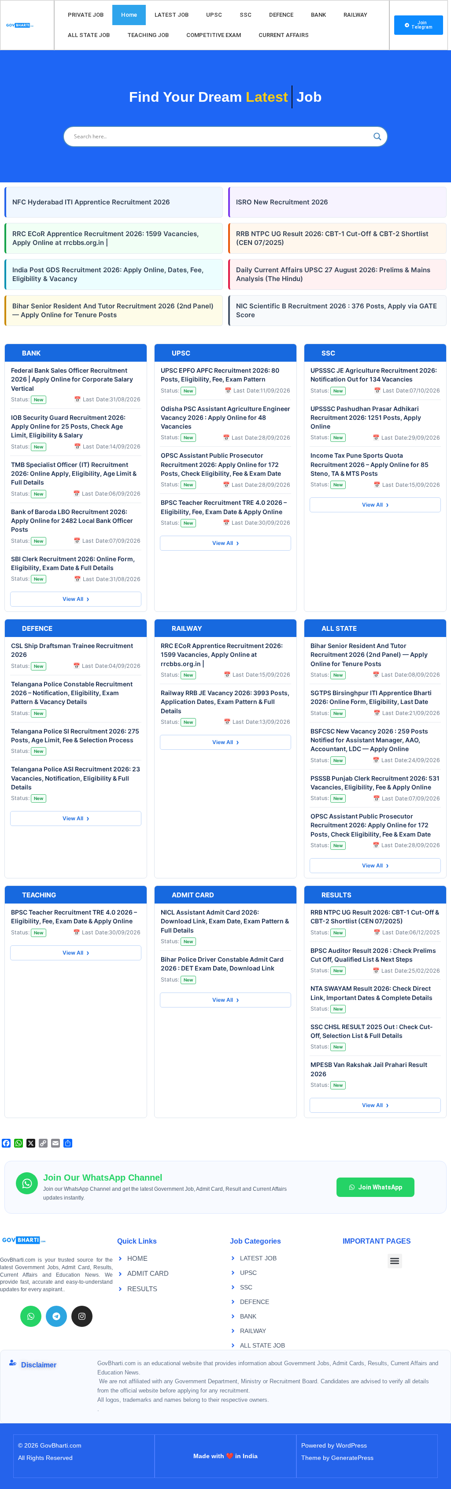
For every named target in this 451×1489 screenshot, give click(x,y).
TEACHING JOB (148, 35)
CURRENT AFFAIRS (284, 35)
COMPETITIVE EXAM (213, 35)
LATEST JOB (172, 14)
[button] (395, 1261)
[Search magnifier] (377, 136)
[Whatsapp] (30, 1316)
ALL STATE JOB (89, 35)
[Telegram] (56, 1316)
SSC (245, 14)
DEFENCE (281, 14)
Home (129, 14)
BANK (318, 14)
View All (76, 599)
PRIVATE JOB (86, 14)
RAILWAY (355, 14)
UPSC (214, 14)
